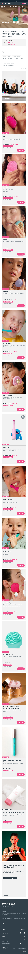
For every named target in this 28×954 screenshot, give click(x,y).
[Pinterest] (24, 939)
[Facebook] (24, 933)
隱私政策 (20, 918)
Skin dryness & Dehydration (8, 63)
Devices (8, 52)
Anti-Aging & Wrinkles (7, 58)
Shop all (6, 895)
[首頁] (14, 7)
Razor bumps (12, 60)
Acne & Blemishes (6, 56)
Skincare (16, 52)
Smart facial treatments (8, 65)
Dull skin (16, 58)
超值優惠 (24, 3)
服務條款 (24, 918)
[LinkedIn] (20, 939)
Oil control (5, 60)
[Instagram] (20, 933)
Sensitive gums (20, 60)
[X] (20, 936)
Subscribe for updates (10, 878)
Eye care (21, 58)
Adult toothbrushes (16, 56)
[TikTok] (20, 943)
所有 (3, 52)
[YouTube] (24, 936)
